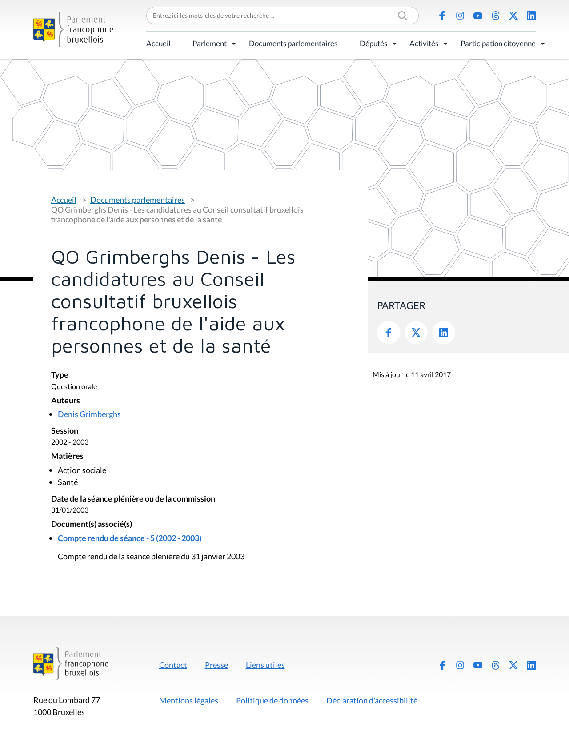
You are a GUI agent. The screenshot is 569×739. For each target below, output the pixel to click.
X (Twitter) (513, 15)
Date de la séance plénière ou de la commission (133, 499)
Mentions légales (188, 700)
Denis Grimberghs (89, 414)
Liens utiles (265, 665)
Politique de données (272, 700)
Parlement (209, 43)
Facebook (442, 15)
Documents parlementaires (293, 43)
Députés (373, 43)
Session (64, 431)
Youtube (477, 15)
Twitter (416, 332)
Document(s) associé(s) (91, 524)
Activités (423, 43)
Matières (67, 456)
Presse (216, 665)
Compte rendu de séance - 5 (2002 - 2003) (129, 538)
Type (59, 375)
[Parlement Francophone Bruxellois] (73, 29)
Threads (495, 15)
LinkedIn (531, 15)
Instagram (460, 15)
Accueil (158, 43)
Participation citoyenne (498, 43)
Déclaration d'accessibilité (371, 700)
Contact (173, 665)
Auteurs (65, 401)
